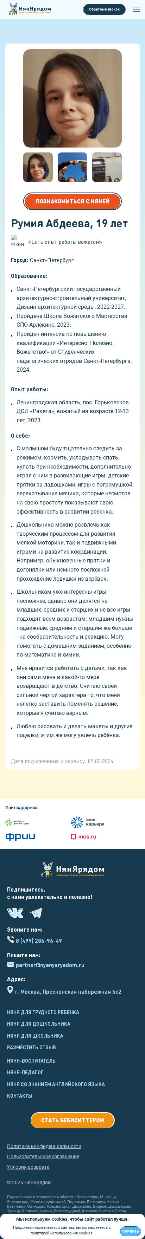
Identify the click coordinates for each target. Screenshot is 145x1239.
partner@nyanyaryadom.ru (50, 965)
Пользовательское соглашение (43, 1156)
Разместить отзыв (31, 1047)
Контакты (19, 1096)
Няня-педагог (25, 1072)
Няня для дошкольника (38, 1023)
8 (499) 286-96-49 (39, 940)
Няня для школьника (35, 1035)
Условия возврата (28, 1167)
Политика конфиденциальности (44, 1146)
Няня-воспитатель (31, 1060)
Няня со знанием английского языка (56, 1084)
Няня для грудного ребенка (43, 1012)
